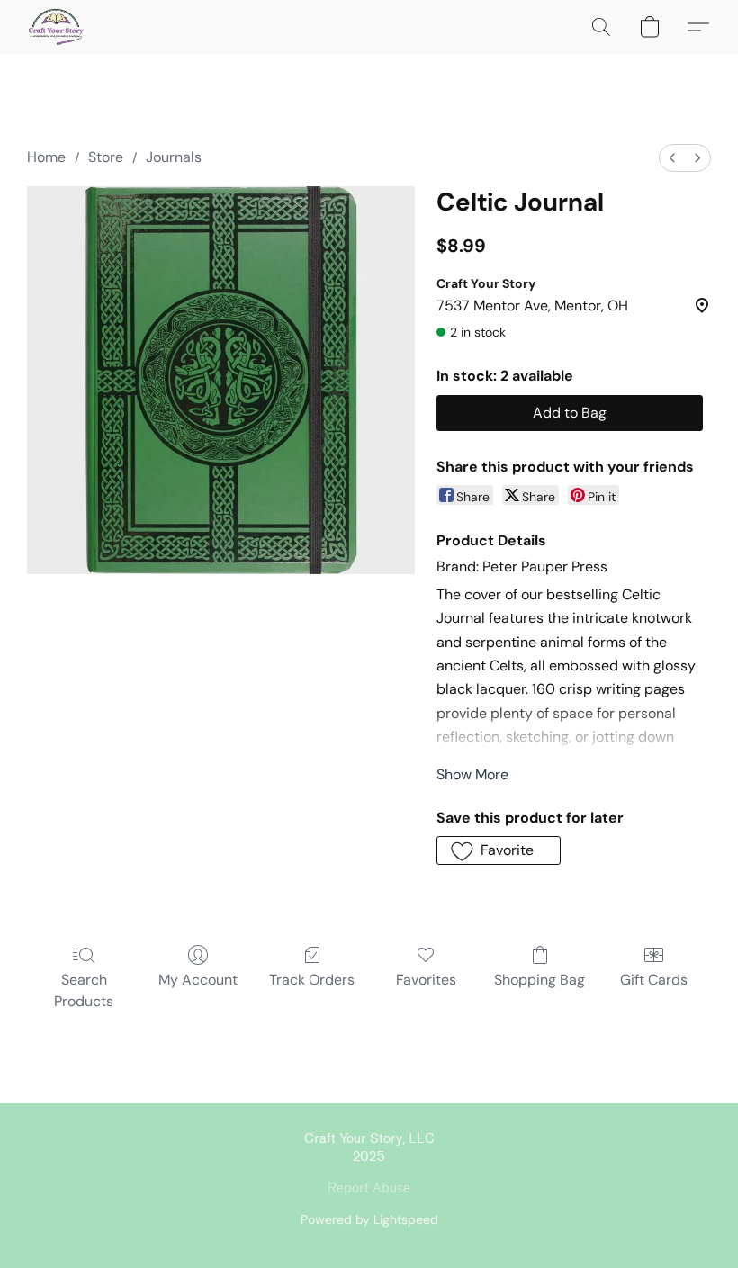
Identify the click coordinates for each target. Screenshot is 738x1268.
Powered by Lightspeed (369, 1219)
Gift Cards (654, 979)
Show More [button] (472, 774)
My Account (198, 979)
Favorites (426, 979)
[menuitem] (672, 158)
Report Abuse (369, 1188)
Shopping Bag (539, 979)
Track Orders (312, 979)
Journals (174, 157)
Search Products (83, 990)
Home (46, 157)
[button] (56, 27)
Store (105, 157)
